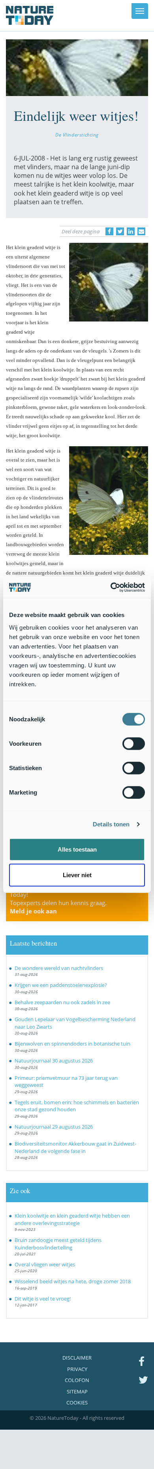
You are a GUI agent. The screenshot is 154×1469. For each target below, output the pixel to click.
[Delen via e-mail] (141, 231)
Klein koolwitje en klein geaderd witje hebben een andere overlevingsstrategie (72, 1219)
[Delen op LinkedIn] (131, 231)
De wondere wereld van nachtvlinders (59, 968)
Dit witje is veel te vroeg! (43, 1298)
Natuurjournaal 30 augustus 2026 (54, 1060)
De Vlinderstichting (77, 134)
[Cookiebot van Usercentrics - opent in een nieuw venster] (111, 587)
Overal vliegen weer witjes (45, 1264)
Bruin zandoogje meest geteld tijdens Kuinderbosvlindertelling (58, 1243)
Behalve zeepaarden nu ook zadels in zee (62, 1002)
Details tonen (111, 824)
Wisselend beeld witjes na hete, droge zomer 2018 (73, 1281)
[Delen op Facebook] (109, 231)
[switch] (133, 743)
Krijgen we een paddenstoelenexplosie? (61, 985)
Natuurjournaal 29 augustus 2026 (54, 1126)
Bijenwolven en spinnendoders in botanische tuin (72, 1043)
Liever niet (77, 875)
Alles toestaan (77, 849)
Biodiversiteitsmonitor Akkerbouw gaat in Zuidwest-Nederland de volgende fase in (75, 1147)
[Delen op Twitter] (120, 231)
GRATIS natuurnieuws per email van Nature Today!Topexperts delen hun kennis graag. (69, 898)
